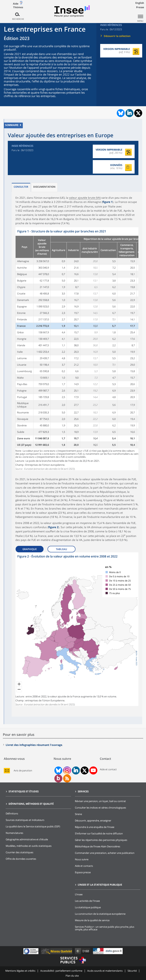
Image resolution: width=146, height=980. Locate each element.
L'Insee (79, 894)
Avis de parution (23, 770)
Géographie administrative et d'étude (27, 839)
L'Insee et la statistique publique (100, 884)
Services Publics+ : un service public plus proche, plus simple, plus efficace (104, 928)
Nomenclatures (14, 833)
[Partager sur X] (138, 113)
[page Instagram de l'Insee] (66, 770)
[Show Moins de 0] (113, 572)
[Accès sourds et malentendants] (21, 3)
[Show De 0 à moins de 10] (117, 576)
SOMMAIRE (12, 125)
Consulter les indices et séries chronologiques (100, 807)
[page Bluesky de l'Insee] (58, 770)
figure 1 (107, 202)
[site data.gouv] (108, 954)
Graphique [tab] (29, 549)
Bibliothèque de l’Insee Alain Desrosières (97, 846)
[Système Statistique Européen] (31, 954)
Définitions (12, 813)
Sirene (78, 814)
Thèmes (18, 7)
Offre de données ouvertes (21, 858)
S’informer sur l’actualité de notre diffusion (99, 833)
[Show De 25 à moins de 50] (118, 584)
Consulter (21, 186)
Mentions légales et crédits (20, 970)
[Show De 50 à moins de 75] (118, 589)
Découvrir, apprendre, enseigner (93, 820)
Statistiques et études (24, 791)
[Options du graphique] (135, 564)
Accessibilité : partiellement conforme (61, 970)
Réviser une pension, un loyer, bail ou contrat (100, 801)
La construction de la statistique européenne (100, 913)
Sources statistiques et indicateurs (25, 820)
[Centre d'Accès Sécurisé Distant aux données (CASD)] (83, 954)
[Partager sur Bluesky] (120, 113)
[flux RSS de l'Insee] (67, 778)
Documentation (44, 186)
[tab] (21, 187)
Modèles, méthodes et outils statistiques (29, 846)
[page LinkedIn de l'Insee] (76, 770)
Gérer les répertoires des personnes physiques (101, 840)
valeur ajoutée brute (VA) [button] (85, 197)
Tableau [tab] (61, 549)
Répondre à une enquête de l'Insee (94, 827)
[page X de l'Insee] (84, 770)
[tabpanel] (76, 348)
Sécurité (132, 970)
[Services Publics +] (73, 964)
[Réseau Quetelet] (57, 954)
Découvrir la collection (117, 36)
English (139, 3)
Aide (15, 3)
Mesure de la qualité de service (92, 920)
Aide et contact (108, 769)
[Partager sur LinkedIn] (129, 113)
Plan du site (72, 975)
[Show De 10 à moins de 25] (118, 580)
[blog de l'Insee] (58, 778)
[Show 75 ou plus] (113, 593)
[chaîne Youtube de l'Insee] (93, 770)
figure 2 (53, 527)
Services (83, 791)
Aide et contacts (84, 866)
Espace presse (83, 872)
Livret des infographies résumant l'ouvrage (34, 745)
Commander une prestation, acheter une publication (104, 853)
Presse (140, 7)
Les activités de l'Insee (87, 901)
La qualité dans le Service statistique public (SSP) (33, 826)
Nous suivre (81, 859)
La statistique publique (88, 907)
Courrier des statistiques (19, 852)
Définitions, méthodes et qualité (31, 803)
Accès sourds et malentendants (105, 970)
